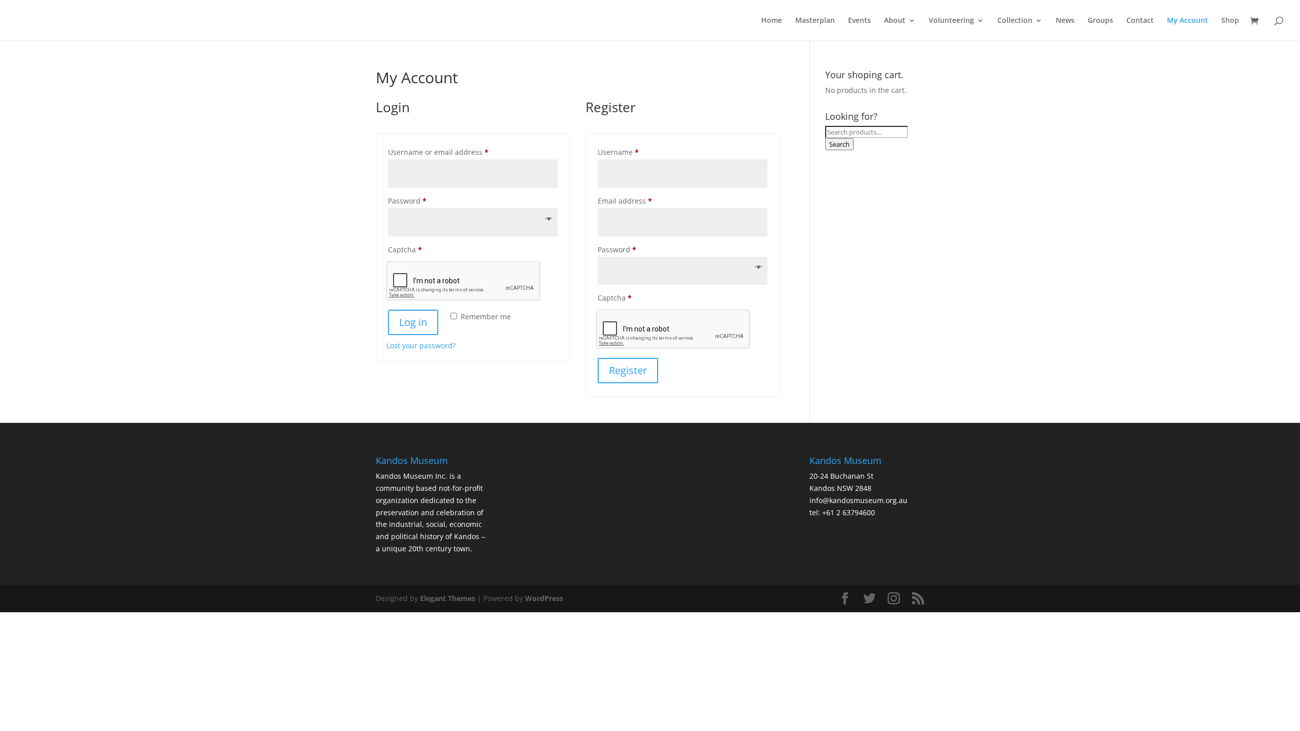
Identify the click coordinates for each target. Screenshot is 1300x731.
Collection (1014, 21)
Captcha (405, 249)
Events (859, 21)
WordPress (544, 598)
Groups (1100, 21)
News (1065, 21)
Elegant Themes (447, 598)
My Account (1187, 21)
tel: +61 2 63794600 (842, 512)
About (894, 21)
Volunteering (951, 21)
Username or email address (453, 152)
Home (771, 21)
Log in (413, 322)
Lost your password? (421, 345)
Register (628, 370)
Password (423, 200)
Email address (640, 200)
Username (634, 152)
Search (839, 144)
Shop (1230, 21)
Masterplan (815, 21)
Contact (1140, 21)
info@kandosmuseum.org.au (858, 500)
